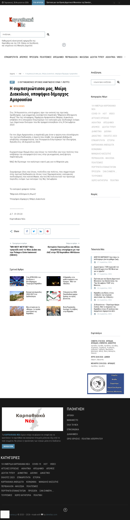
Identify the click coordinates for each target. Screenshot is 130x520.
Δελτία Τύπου (109, 127)
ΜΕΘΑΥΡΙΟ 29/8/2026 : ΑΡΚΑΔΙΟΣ (103, 363)
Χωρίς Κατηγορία (100, 180)
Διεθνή (107, 131)
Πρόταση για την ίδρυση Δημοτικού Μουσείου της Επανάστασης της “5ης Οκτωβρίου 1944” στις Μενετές (107, 282)
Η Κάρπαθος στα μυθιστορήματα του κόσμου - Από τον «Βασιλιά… (70, 280)
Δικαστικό (96, 135)
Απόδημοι (108, 122)
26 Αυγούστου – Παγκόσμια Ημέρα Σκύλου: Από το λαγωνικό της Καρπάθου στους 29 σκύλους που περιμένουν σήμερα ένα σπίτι (106, 308)
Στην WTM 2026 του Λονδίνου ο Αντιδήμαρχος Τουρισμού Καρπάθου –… (34, 281)
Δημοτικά (97, 131)
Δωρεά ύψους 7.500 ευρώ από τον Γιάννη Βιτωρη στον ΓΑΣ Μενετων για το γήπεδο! (106, 269)
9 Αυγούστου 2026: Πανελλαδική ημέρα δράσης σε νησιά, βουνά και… (70, 295)
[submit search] (48, 34)
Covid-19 (96, 113)
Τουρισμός (97, 176)
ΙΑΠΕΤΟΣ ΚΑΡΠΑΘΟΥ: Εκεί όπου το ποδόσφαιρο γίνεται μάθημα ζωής (106, 258)
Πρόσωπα (96, 171)
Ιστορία (111, 140)
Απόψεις (96, 127)
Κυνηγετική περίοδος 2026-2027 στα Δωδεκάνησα (34, 294)
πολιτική (114, 180)
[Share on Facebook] (27, 231)
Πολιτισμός (97, 162)
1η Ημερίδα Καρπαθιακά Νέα (104, 107)
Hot (20, 74)
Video (112, 113)
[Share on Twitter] (34, 231)
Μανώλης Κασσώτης (101, 153)
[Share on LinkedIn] (41, 231)
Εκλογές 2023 (110, 135)
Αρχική (12, 74)
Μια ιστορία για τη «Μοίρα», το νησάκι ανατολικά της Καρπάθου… (33, 310)
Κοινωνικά (97, 149)
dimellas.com (51, 514)
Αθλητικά (96, 122)
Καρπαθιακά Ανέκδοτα (103, 144)
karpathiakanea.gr (9, 514)
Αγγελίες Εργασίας (100, 118)
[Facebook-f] (64, 45)
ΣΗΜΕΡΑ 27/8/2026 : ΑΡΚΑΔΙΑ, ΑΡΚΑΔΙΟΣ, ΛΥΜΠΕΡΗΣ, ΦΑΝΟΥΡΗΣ (103, 342)
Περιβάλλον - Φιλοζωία (103, 158)
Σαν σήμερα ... (110, 171)
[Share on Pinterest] (47, 231)
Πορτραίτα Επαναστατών (104, 167)
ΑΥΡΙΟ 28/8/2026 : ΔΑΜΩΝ (100, 357)
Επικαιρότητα (98, 140)
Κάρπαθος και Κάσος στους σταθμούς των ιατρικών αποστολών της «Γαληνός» (104, 295)
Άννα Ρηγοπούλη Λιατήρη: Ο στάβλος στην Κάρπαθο (70, 309)
